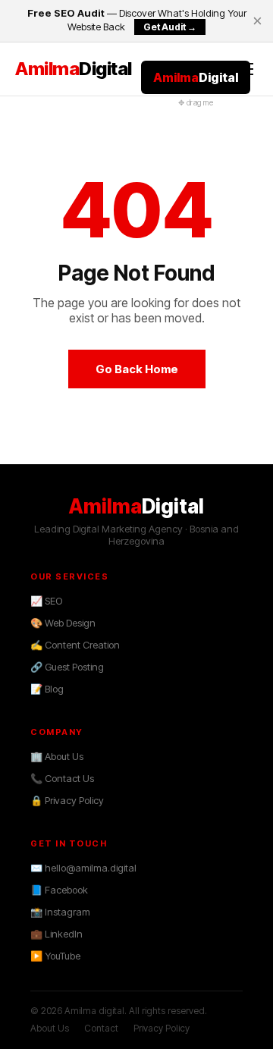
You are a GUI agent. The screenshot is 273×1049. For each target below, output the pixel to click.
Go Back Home (137, 369)
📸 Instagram (60, 912)
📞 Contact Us (62, 778)
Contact (101, 1028)
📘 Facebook (59, 890)
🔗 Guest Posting (67, 667)
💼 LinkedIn (56, 934)
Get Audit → (169, 27)
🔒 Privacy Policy (67, 800)
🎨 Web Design (63, 623)
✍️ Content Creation (75, 645)
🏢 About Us (56, 756)
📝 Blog (47, 689)
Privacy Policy (161, 1028)
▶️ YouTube (55, 956)
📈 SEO (46, 601)
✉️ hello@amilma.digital (83, 868)
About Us (49, 1028)
